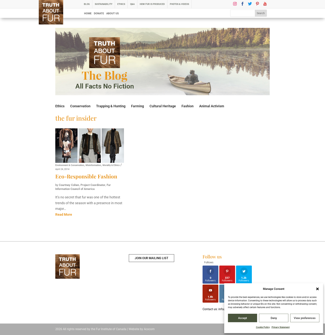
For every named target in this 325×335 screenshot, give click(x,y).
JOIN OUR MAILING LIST (151, 258)
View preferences (305, 318)
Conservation (80, 106)
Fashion (187, 106)
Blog (87, 4)
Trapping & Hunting (110, 106)
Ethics (121, 4)
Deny (274, 318)
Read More (63, 214)
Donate (99, 13)
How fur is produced (152, 4)
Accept (242, 318)
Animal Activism (211, 106)
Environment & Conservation (69, 165)
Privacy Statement (281, 327)
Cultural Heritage (163, 106)
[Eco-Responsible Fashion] (89, 145)
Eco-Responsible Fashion (86, 176)
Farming (137, 106)
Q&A (132, 4)
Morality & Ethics (111, 165)
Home (88, 13)
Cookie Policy (263, 327)
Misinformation (93, 165)
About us (112, 13)
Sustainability (103, 4)
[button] (317, 289)
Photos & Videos (179, 4)
